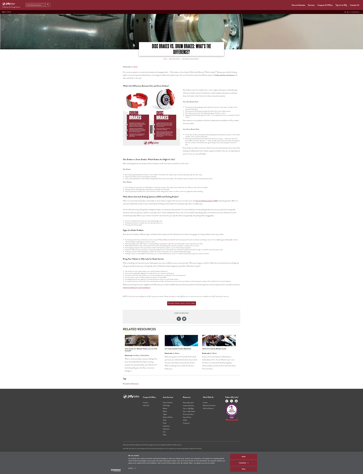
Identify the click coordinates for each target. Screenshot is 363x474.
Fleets (164, 435)
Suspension (166, 429)
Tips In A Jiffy (341, 5)
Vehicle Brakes (144, 355)
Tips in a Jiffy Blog (188, 408)
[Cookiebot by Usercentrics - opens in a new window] (116, 470)
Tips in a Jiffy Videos (189, 411)
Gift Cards (146, 405)
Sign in (352, 12)
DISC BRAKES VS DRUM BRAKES (190, 59)
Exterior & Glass (168, 417)
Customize (242, 463)
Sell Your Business (208, 408)
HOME (165, 59)
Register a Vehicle (6, 12)
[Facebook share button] (179, 319)
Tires (164, 432)
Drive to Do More (188, 414)
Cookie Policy (166, 463)
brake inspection (141, 273)
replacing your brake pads (224, 240)
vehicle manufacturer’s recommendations (136, 287)
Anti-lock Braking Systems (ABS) (207, 201)
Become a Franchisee (209, 405)
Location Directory (188, 405)
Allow (243, 456)
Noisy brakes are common (167, 240)
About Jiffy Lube (188, 403)
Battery (165, 408)
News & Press (187, 417)
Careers (205, 402)
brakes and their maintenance (225, 75)
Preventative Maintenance (131, 384)
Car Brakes (134, 67)
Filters (164, 420)
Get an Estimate (298, 5)
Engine (165, 414)
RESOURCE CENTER (174, 59)
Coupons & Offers (325, 5)
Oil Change (166, 405)
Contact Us (354, 5)
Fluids (164, 423)
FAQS (185, 420)
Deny (243, 469)
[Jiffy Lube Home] (8, 4)
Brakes (165, 411)
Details (130, 468)
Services (311, 5)
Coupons (145, 402)
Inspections (166, 426)
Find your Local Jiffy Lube (182, 303)
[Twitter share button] (184, 319)
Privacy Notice (188, 461)
